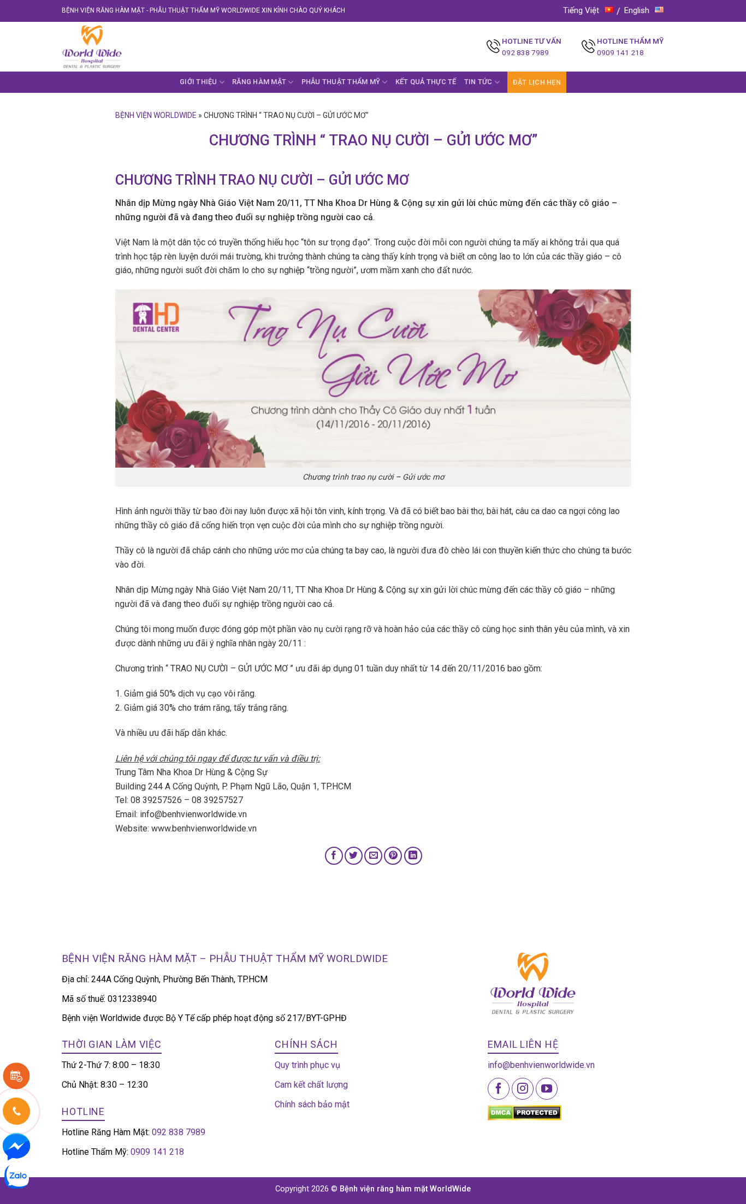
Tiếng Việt (581, 10)
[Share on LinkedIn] (413, 856)
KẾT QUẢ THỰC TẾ (426, 82)
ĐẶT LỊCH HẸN (537, 82)
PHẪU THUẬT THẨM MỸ (341, 82)
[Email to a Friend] (373, 856)
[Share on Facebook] (334, 856)
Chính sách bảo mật (312, 1104)
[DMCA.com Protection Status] (524, 1112)
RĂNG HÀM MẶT (259, 82)
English (636, 10)
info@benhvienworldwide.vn (541, 1065)
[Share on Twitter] (354, 856)
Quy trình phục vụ (307, 1065)
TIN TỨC (478, 82)
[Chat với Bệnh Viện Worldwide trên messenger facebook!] (16, 1146)
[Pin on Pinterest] (393, 856)
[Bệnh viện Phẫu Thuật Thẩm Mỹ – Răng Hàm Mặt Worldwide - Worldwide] (113, 47)
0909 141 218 (620, 52)
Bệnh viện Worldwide (156, 115)
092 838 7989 (525, 52)
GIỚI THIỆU (198, 82)
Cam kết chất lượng (311, 1084)
